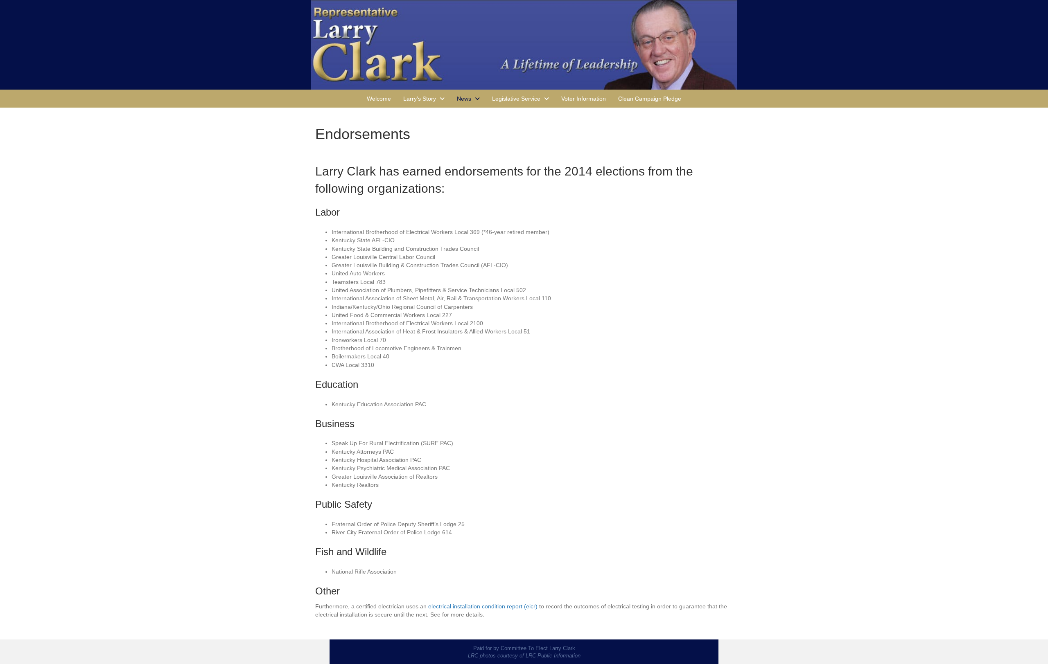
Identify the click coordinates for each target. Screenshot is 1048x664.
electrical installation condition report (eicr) (483, 606)
